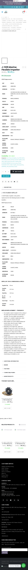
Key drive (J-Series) (14, 161)
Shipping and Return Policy (8, 466)
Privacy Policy (5, 475)
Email (14, 181)
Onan (20, 161)
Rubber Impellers (13, 164)
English (16, 0)
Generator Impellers (18, 159)
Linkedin (18, 500)
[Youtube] (17, 7)
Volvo (8, 166)
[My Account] (25, 7)
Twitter (5, 181)
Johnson (8, 161)
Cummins (8, 159)
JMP (6, 161)
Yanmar (15, 166)
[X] (15, 7)
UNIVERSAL (4, 166)
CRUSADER (4, 159)
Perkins (19, 163)
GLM (23, 159)
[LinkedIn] (22, 7)
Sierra (22, 164)
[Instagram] (19, 7)
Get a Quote (6, 176)
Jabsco (3, 161)
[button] (3, 7)
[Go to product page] (7, 391)
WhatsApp (17, 181)
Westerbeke (11, 166)
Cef (7, 442)
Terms (3, 471)
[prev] (23, 67)
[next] (25, 67)
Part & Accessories (14, 163)
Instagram (14, 500)
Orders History (5, 470)
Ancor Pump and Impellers (7, 398)
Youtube (10, 500)
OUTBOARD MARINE (6, 163)
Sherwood (19, 164)
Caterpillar (4, 442)
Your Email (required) (6, 547)
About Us (4, 473)
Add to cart (18, 171)
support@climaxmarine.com (8, 491)
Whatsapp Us (5, 476)
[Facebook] (12, 7)
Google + (11, 181)
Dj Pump (12, 159)
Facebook (3, 181)
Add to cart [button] (7, 408)
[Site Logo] (7, 12)
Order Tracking (5, 468)
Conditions (8, 471)
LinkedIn (8, 181)
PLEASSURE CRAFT (6, 164)
